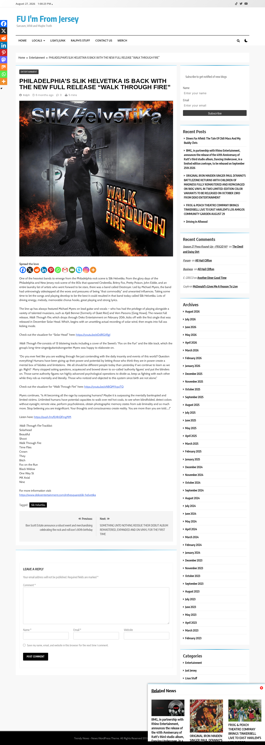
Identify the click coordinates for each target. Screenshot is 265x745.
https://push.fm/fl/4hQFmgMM (52, 417)
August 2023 (192, 591)
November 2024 (194, 475)
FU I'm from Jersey (48, 19)
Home (22, 40)
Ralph (26, 95)
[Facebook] (23, 270)
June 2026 (190, 327)
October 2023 (192, 576)
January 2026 (192, 366)
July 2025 (190, 412)
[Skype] (79, 270)
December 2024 (194, 467)
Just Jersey (191, 670)
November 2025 (194, 381)
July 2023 (190, 599)
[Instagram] (86, 270)
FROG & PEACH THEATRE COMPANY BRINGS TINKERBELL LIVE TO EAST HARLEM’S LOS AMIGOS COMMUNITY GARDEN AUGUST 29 (214, 209)
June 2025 (190, 420)
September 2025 (194, 397)
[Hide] (1, 88)
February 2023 (193, 638)
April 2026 (191, 342)
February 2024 (193, 545)
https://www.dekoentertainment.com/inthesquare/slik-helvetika (57, 495)
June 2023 (190, 607)
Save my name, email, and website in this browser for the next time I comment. (67, 645)
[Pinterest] (51, 270)
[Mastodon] (3, 59)
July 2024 (190, 506)
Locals (37, 40)
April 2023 (191, 622)
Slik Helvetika (38, 505)
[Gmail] (65, 270)
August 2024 (192, 498)
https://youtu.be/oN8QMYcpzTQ (103, 386)
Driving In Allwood (196, 221)
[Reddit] (37, 270)
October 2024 (192, 482)
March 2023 (191, 630)
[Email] (72, 270)
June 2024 (190, 513)
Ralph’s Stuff (80, 40)
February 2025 (193, 451)
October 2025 (192, 389)
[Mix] (3, 67)
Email (77, 630)
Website (128, 630)
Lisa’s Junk (57, 40)
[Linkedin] (44, 270)
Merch (122, 40)
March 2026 (192, 350)
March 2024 (192, 537)
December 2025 (193, 374)
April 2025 (191, 436)
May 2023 (190, 615)
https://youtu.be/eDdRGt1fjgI (93, 334)
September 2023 (194, 583)
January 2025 (192, 459)
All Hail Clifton (203, 260)
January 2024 (192, 552)
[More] (93, 270)
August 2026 (192, 311)
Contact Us (103, 40)
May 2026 (191, 335)
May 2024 (191, 521)
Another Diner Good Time (211, 278)
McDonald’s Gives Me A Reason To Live (215, 286)
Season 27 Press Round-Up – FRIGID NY (205, 246)
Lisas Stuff (191, 678)
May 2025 (190, 428)
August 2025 (192, 405)
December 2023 (193, 560)
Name (27, 630)
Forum (186, 260)
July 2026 (190, 319)
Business (188, 269)
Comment (29, 585)
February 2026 (193, 358)
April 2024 (191, 529)
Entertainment (29, 71)
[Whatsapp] (58, 270)
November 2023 (194, 568)
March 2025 (191, 443)
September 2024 (194, 490)
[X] (30, 270)
